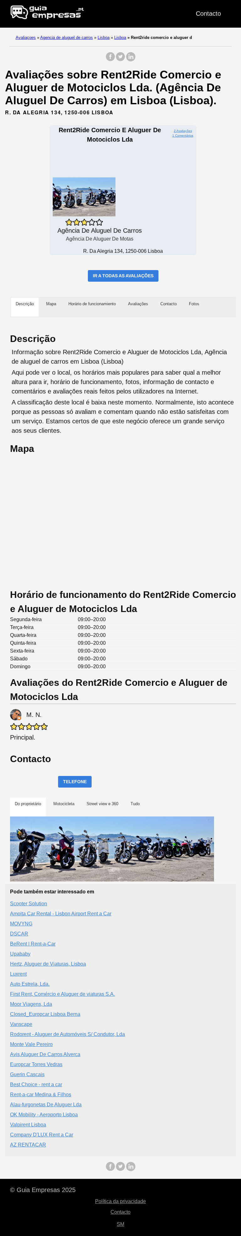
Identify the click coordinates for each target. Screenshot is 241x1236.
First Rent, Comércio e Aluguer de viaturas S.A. (62, 994)
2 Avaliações (183, 131)
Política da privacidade (120, 1201)
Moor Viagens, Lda (31, 1004)
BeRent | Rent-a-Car (33, 943)
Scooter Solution (28, 903)
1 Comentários (182, 135)
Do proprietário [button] (28, 803)
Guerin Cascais (27, 1074)
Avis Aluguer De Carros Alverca (45, 1054)
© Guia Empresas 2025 (43, 1189)
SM (120, 1224)
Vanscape (21, 1024)
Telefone (75, 781)
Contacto (208, 13)
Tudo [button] (135, 803)
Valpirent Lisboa (28, 1124)
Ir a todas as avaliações (123, 275)
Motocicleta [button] (63, 803)
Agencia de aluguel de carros (66, 37)
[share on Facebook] (110, 59)
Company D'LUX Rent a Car (41, 1134)
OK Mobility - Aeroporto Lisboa (44, 1114)
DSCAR (19, 933)
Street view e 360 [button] (102, 803)
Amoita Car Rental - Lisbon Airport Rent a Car (60, 913)
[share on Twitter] (120, 59)
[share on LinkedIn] (131, 59)
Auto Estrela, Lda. (30, 984)
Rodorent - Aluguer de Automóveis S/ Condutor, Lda (67, 1034)
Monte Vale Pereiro (31, 1044)
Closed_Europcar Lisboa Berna (45, 1014)
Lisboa (104, 37)
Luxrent (18, 974)
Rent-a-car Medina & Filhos (40, 1094)
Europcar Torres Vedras (36, 1064)
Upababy (20, 954)
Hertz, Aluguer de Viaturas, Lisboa (48, 964)
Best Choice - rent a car (36, 1084)
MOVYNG (21, 923)
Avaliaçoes (26, 37)
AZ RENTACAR (28, 1144)
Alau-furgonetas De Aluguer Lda (46, 1104)
